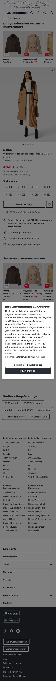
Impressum (40, 357)
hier (26, 350)
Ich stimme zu (27, 371)
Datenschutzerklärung (25, 357)
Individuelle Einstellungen (28, 365)
